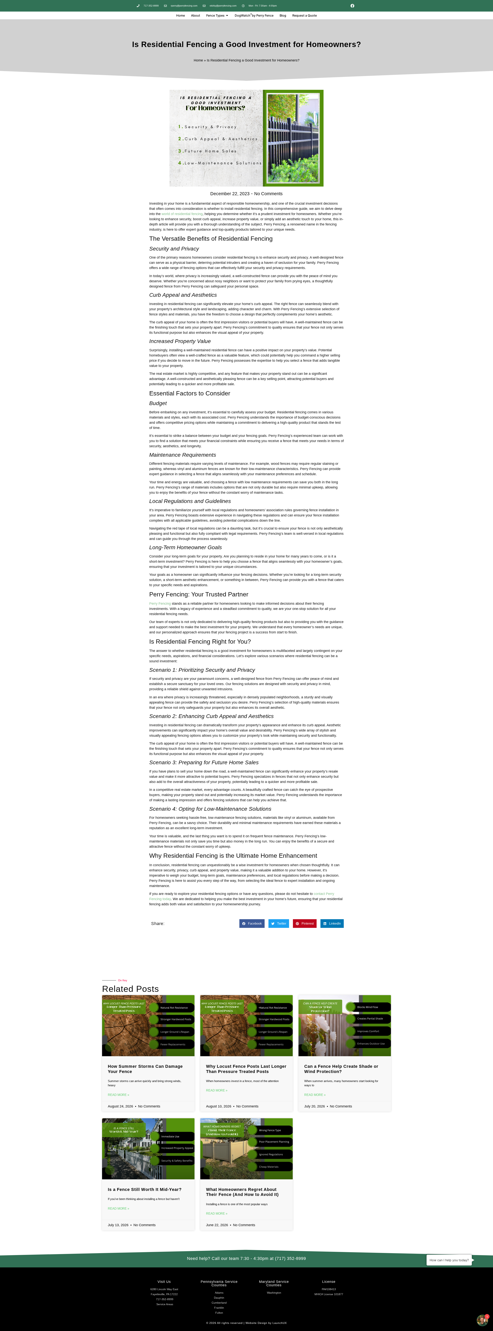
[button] (252, 923)
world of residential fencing (182, 214)
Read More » (118, 1094)
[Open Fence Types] (227, 15)
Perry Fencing (160, 603)
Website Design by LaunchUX (266, 1322)
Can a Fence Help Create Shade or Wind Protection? (341, 1069)
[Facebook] (352, 6)
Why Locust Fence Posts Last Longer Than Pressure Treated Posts (246, 1069)
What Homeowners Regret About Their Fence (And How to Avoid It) (242, 1192)
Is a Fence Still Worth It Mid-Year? (145, 1189)
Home (198, 60)
